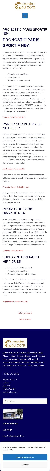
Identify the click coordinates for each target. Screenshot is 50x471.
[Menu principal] (24, 15)
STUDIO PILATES (10, 379)
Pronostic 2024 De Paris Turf (14, 117)
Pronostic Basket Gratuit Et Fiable (16, 187)
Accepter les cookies (25, 457)
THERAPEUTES (9, 389)
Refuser (25, 465)
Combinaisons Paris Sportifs (14, 169)
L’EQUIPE (7, 386)
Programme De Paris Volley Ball (15, 302)
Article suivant (25, 319)
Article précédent (25, 313)
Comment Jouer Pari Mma (13, 251)
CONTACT (7, 383)
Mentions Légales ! (10, 392)
